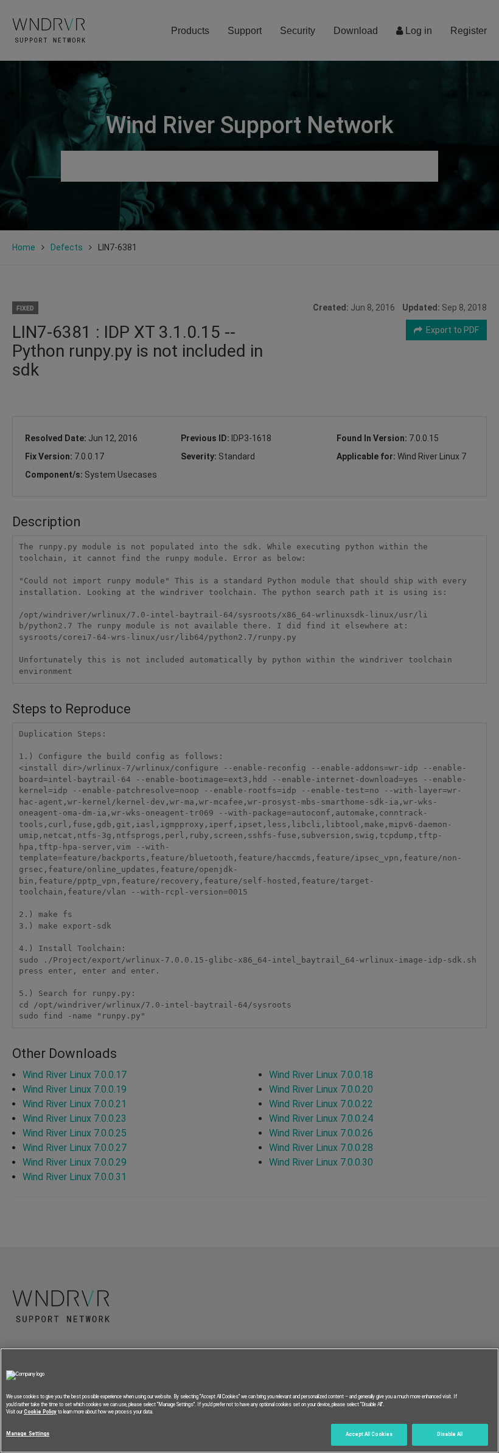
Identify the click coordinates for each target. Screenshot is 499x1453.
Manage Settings (27, 1434)
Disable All (449, 1434)
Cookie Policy (40, 1412)
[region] (249, 1400)
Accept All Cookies (369, 1434)
